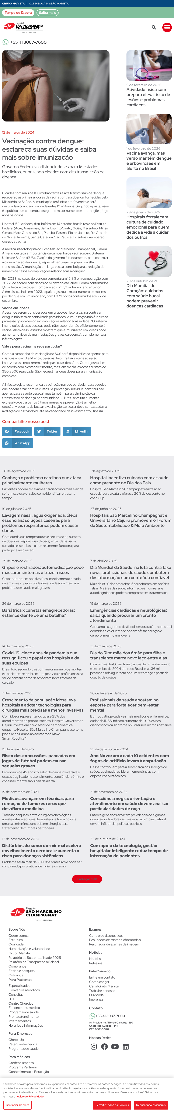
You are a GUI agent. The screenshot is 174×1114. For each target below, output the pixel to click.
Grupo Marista (13, 3)
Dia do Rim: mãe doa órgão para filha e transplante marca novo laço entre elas (128, 655)
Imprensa (96, 999)
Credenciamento (21, 1063)
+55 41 (28, 42)
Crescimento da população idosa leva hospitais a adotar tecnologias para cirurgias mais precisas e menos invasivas (43, 705)
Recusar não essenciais (151, 1105)
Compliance (17, 966)
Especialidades (19, 986)
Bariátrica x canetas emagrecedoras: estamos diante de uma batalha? (38, 612)
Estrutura (15, 940)
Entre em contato (102, 977)
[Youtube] (115, 1046)
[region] (87, 1096)
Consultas (15, 995)
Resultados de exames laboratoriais (115, 940)
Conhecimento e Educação (28, 1072)
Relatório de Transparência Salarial (33, 962)
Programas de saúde (23, 1012)
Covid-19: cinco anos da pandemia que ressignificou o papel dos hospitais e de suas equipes (40, 658)
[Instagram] (94, 1046)
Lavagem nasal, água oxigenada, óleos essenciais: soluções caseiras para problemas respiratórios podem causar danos (40, 522)
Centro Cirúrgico (20, 1003)
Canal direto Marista (104, 986)
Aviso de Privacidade (30, 1096)
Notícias (95, 959)
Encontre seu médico (24, 1008)
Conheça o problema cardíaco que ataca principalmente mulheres (41, 480)
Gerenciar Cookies (17, 1105)
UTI (11, 999)
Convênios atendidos (24, 990)
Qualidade (16, 944)
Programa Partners (22, 1067)
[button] (154, 27)
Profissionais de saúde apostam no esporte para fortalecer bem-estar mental (124, 705)
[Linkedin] (125, 1046)
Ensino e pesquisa (21, 971)
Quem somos (18, 935)
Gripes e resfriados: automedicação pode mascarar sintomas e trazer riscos (43, 570)
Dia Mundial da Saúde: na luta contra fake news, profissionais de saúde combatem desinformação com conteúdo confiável (130, 572)
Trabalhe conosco (102, 990)
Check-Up (16, 1040)
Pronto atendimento (23, 1017)
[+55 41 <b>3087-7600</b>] (92, 1016)
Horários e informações (25, 1025)
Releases (95, 963)
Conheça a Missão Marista (49, 3)
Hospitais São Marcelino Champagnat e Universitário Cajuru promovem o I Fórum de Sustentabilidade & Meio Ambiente (130, 520)
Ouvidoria (96, 995)
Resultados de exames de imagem (114, 944)
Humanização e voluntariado (29, 948)
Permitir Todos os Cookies (112, 1105)
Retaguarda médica (22, 1044)
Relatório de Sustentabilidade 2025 (34, 957)
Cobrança (15, 975)
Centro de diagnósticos (106, 936)
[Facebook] (104, 1046)
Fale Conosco (100, 971)
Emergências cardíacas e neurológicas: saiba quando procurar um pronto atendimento (128, 615)
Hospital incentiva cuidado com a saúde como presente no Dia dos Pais (129, 480)
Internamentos (19, 1021)
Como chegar (99, 982)
